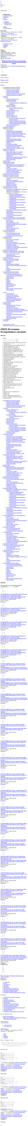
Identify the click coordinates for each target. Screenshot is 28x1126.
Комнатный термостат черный (13, 457)
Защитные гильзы (10, 432)
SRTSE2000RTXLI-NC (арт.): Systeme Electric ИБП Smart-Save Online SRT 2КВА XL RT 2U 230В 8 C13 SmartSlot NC (13, 828)
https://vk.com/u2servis (8, 1016)
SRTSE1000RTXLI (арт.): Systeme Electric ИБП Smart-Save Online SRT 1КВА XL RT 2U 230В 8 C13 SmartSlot (14, 730)
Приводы (8, 448)
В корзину (3, 602)
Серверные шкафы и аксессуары (14, 472)
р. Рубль (13, 52)
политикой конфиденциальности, (10, 1066)
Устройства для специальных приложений (16, 541)
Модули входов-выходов (12, 524)
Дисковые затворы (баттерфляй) (14, 436)
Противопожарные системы (10, 488)
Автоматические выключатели (13, 564)
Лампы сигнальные (11, 574)
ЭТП (4, 18)
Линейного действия (11, 485)
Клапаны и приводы (8, 434)
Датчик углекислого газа (12, 409)
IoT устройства (10, 518)
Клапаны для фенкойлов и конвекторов (16, 439)
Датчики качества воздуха (12, 418)
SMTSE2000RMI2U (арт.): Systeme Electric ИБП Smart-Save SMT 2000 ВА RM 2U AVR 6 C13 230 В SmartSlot (14, 683)
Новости (5, 19)
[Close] (4, 5)
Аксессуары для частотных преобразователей (13, 547)
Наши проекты (7, 302)
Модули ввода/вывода (11, 536)
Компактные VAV (10, 484)
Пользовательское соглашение (10, 988)
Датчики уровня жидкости (12, 431)
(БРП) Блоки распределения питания (15, 467)
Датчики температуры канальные (17, 427)
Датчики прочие (10, 421)
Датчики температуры (11, 423)
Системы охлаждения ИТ (12, 474)
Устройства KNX (7, 532)
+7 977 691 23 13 (7, 24)
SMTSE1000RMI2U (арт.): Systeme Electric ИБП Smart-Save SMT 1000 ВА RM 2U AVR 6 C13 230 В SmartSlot (14, 668)
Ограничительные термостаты (10, 476)
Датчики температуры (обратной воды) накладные (17, 425)
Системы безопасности (9, 527)
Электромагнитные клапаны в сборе (15, 453)
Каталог (3, 85)
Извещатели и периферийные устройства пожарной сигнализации (16, 490)
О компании (6, 982)
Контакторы (9, 573)
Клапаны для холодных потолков (14, 440)
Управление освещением (12, 539)
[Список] (1, 588)
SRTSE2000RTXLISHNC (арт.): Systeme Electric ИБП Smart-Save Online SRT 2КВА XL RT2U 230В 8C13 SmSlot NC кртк (13, 861)
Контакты (5, 320)
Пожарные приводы (11, 487)
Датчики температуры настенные (17, 429)
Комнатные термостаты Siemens (14, 462)
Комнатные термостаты (9, 454)
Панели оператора (10, 525)
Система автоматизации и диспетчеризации (14, 515)
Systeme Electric (18, 585)
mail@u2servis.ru (7, 28)
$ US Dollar (7, 52)
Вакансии (5, 17)
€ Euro (2, 52)
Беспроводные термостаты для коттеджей (16, 461)
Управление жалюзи (11, 538)
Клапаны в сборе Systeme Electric (14, 438)
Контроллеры (6, 465)
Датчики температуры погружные (17, 430)
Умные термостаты (11, 463)
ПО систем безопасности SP (13, 528)
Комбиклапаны (10, 447)
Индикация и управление (12, 533)
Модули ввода (9, 534)
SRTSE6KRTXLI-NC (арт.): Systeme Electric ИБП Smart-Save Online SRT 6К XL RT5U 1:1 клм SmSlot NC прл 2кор (13, 927)
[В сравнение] (4, 661)
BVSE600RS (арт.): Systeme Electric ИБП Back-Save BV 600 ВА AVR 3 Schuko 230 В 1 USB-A (13, 625)
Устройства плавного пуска (10, 543)
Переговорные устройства (12, 555)
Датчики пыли (9, 422)
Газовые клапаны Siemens (12, 403)
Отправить (3, 1070)
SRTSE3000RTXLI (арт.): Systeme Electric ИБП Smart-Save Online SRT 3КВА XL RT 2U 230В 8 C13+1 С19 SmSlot (14, 878)
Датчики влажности (11, 410)
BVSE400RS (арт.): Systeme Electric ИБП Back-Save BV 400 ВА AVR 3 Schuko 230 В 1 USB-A (13, 597)
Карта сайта (6, 987)
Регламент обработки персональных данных (14, 992)
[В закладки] (4, 618)
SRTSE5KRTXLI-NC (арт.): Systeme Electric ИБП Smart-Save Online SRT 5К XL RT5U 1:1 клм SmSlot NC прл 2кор (13, 911)
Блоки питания (10, 568)
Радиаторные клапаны (11, 449)
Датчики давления (10, 414)
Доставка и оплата (7, 15)
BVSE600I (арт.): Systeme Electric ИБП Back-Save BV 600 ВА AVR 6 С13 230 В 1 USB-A (13, 611)
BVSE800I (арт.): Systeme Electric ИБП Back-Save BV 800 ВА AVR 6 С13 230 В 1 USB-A (13, 639)
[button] (14, 3)
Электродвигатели (8, 550)
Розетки (8, 561)
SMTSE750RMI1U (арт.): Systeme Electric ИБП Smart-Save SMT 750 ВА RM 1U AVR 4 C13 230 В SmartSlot (14, 714)
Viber (4, 1033)
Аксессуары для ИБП (11, 471)
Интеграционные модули (12, 519)
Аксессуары (9, 435)
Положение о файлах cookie (10, 991)
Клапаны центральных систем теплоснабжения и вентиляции (14, 445)
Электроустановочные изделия (11, 551)
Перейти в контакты (6, 41)
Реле (7, 577)
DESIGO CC (9, 516)
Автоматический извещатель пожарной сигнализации (16, 493)
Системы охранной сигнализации (14, 530)
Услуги (5, 292)
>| (3, 972)
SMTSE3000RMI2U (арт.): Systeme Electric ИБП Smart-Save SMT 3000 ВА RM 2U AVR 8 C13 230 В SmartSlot (14, 698)
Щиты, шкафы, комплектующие (14, 578)
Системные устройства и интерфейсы (15, 537)
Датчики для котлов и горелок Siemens (15, 405)
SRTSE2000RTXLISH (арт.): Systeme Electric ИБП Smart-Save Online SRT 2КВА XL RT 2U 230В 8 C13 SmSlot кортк (13, 845)
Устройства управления (12, 542)
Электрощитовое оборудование (11, 563)
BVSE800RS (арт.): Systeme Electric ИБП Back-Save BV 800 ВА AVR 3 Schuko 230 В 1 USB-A (13, 653)
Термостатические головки (13, 452)
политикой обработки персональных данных (11, 1067)
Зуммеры (8, 570)
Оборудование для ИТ (8, 324)
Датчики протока (10, 419)
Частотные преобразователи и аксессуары (13, 545)
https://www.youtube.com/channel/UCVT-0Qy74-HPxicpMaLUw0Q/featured (14, 1018)
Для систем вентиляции (12, 481)
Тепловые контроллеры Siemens (14, 407)
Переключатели (10, 576)
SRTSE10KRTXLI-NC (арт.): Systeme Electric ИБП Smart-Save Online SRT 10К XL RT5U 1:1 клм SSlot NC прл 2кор (14, 762)
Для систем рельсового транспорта (14, 483)
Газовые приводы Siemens (12, 404)
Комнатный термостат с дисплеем (14, 456)
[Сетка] (2, 588)
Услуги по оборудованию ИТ (13, 475)
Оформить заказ (4, 80)
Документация (7, 304)
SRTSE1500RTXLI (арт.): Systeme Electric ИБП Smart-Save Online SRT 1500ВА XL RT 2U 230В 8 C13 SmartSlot (14, 779)
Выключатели (9, 552)
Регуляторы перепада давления (14, 450)
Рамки (7, 559)
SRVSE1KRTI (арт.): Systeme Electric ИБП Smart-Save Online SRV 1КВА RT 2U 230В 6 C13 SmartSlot (13, 958)
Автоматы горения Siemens (13, 401)
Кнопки (8, 572)
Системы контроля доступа (13, 529)
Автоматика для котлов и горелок (11, 400)
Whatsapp (5, 1036)
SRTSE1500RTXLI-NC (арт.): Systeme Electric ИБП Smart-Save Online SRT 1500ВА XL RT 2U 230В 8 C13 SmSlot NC (14, 795)
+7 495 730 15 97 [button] (5, 1022)
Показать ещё (4, 964)
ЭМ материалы (10, 579)
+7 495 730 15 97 (7, 23)
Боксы (7, 569)
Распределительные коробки (13, 560)
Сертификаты (6, 319)
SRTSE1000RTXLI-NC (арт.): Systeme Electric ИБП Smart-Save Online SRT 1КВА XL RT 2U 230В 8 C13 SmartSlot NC (13, 746)
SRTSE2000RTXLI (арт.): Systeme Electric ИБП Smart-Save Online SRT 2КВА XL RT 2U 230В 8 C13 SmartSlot (14, 812)
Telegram (5, 1037)
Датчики (5, 408)
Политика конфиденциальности (11, 989)
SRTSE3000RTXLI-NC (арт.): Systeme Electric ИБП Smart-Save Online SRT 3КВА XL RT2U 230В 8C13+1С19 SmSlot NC (13, 894)
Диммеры (8, 554)
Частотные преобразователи (13, 548)
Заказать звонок (4, 82)
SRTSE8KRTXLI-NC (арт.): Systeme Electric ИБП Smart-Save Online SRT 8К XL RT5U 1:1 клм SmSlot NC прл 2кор (13, 944)
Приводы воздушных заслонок (11, 478)
